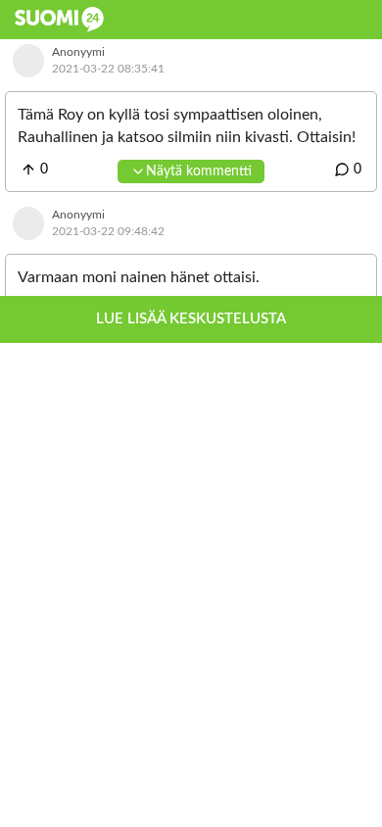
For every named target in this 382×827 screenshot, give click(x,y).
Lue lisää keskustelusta (191, 319)
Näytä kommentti (199, 171)
